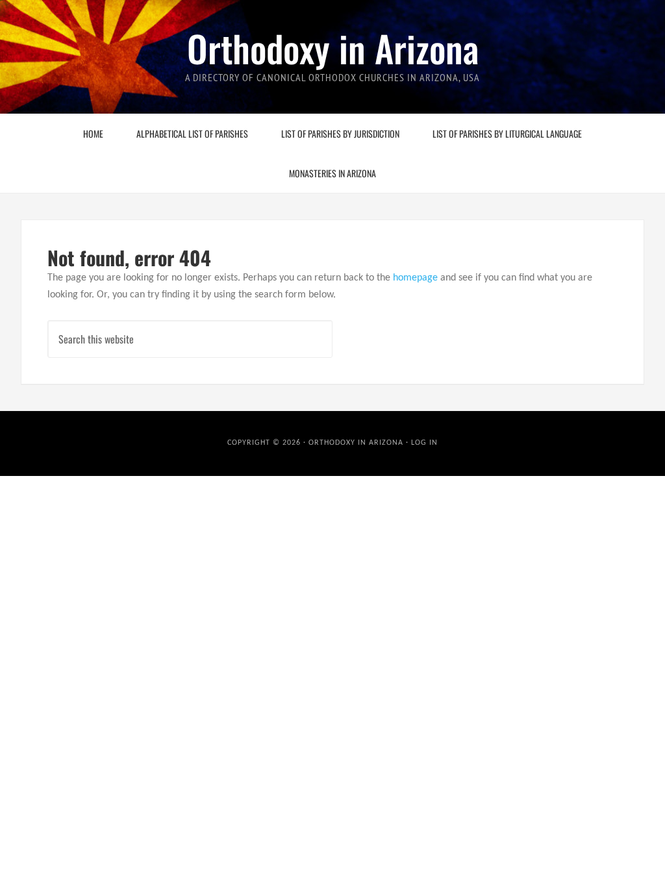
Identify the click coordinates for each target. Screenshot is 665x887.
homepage (415, 278)
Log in (424, 443)
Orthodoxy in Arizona (333, 48)
